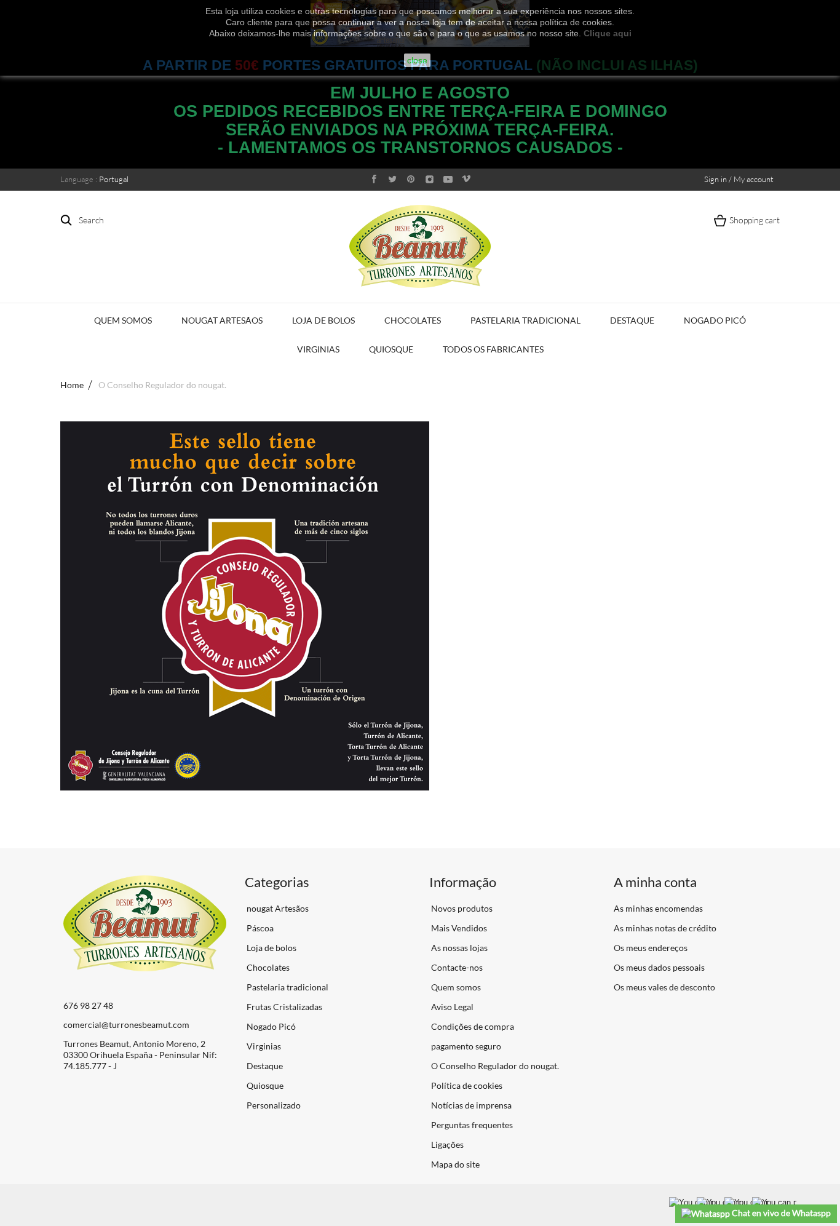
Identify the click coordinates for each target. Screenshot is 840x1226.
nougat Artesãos (222, 320)
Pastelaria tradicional (525, 320)
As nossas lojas (458, 947)
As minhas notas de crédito (665, 928)
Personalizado (273, 1105)
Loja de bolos (323, 320)
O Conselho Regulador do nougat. (494, 1066)
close (417, 60)
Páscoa (259, 928)
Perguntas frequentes (471, 1125)
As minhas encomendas (658, 908)
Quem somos (123, 320)
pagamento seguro (465, 1046)
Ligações (446, 1144)
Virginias (318, 349)
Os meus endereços (650, 947)
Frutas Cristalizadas (283, 1006)
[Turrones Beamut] (420, 246)
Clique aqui (608, 33)
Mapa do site (454, 1164)
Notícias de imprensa (470, 1105)
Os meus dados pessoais (659, 967)
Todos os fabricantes (493, 349)
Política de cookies (465, 1085)
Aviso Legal (451, 1006)
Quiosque (391, 349)
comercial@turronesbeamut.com (126, 1024)
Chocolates (412, 320)
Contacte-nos (456, 967)
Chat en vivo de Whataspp (780, 1213)
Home (72, 385)
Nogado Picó (715, 320)
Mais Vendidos (458, 928)
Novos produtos (461, 908)
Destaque (632, 320)
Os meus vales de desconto (664, 987)
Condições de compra (471, 1026)
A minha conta (655, 882)
